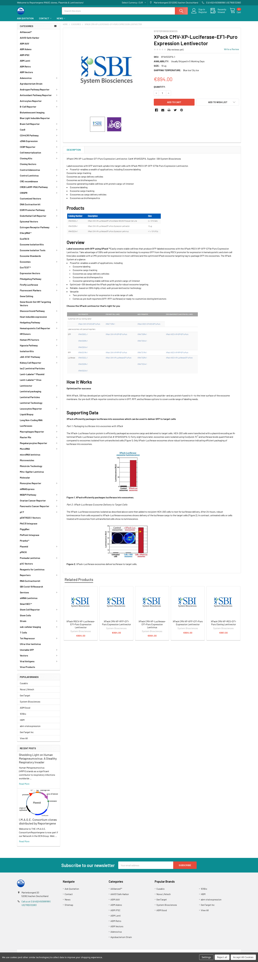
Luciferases (26, 425)
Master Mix (25, 437)
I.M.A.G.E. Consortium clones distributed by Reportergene (38, 821)
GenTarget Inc (27, 732)
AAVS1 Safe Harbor (29, 37)
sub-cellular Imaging (30, 627)
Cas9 (22, 129)
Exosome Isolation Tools (32, 250)
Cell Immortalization (30, 152)
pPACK (23, 552)
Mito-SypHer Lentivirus (32, 471)
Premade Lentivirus (30, 558)
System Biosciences (30, 701)
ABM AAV (24, 43)
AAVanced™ (26, 32)
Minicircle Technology (31, 466)
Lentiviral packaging (30, 391)
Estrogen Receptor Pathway (34, 227)
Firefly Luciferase (29, 284)
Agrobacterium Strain (31, 83)
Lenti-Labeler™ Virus (30, 380)
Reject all (222, 957)
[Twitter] (175, 110)
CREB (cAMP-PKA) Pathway (34, 187)
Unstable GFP (27, 649)
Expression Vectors (30, 273)
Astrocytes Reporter (31, 101)
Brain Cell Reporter (30, 124)
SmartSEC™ (26, 604)
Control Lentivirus (29, 175)
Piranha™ (24, 540)
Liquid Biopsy (26, 414)
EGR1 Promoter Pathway (32, 210)
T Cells (23, 632)
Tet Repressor (27, 638)
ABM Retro (25, 66)
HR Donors (25, 334)
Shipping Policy (101, 951)
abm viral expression (30, 726)
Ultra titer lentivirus (30, 644)
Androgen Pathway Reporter (34, 89)
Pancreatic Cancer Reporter (34, 506)
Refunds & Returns (157, 951)
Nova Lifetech (27, 689)
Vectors (24, 655)
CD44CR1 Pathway (29, 135)
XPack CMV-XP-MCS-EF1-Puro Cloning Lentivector (223, 623)
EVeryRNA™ (26, 233)
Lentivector (26, 385)
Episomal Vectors (29, 221)
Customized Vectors (30, 198)
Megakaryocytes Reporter (33, 443)
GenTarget (25, 695)
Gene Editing (26, 296)
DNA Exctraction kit (30, 204)
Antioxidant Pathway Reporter (36, 95)
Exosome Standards (30, 256)
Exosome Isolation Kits (32, 244)
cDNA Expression (29, 141)
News (60, 18)
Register (202, 12)
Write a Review (231, 49)
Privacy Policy (213, 951)
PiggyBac (24, 529)
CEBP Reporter (27, 147)
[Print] (169, 110)
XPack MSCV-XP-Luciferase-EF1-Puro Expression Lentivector (80, 624)
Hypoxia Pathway (29, 345)
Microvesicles (27, 460)
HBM (22, 719)
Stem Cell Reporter (30, 609)
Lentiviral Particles (30, 397)
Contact (44, 18)
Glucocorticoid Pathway (32, 311)
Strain (23, 621)
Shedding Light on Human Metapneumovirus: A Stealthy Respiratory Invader (38, 758)
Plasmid (24, 546)
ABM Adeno (26, 49)
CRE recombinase (29, 181)
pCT (22, 512)
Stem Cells (25, 615)
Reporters (25, 575)
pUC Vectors (26, 563)
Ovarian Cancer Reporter (33, 500)
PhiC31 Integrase (28, 523)
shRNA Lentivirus (28, 598)
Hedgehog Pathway (30, 322)
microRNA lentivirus (30, 454)
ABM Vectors (26, 72)
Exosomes (25, 261)
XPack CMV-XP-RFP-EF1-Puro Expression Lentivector (116, 623)
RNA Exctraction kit (30, 581)
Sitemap (69, 904)
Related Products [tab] (79, 579)
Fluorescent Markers (30, 290)
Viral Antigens (27, 661)
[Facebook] (156, 110)
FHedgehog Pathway (30, 279)
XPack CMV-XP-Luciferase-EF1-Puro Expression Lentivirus (152, 624)
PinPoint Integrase (29, 535)
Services (24, 592)
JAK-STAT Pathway (30, 357)
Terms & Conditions (45, 951)
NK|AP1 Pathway (28, 494)
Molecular (25, 477)
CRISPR (23, 193)
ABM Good (25, 707)
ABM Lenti (25, 60)
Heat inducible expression (33, 316)
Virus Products (27, 667)
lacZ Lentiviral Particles (32, 368)
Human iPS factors (29, 339)
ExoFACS (24, 238)
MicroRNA (25, 448)
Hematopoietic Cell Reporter (35, 328)
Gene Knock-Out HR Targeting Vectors (35, 304)
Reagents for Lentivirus (32, 569)
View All (24, 738)
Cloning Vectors (28, 164)
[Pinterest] (181, 110)
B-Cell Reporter (28, 106)
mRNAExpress (27, 489)
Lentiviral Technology (31, 403)
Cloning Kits (26, 158)
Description (74, 149)
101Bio (23, 713)
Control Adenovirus (30, 170)
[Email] (162, 110)
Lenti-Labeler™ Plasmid (32, 374)
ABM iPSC (25, 55)
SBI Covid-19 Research (31, 586)
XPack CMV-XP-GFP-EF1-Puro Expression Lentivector (188, 623)
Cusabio (24, 683)
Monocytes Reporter (30, 483)
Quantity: (160, 86)
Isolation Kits (27, 351)
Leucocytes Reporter (31, 408)
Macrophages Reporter (32, 431)
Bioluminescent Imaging (32, 112)
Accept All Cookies (243, 957)
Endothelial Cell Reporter (33, 215)
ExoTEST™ (25, 267)
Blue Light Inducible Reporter (35, 118)
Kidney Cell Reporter (30, 362)
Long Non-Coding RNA (31, 420)
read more (24, 783)
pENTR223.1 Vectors (30, 517)
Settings (206, 957)
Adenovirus (26, 78)
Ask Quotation (25, 18)
